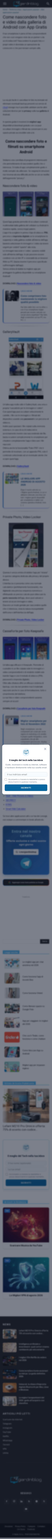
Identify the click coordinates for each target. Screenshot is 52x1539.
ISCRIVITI (26, 788)
